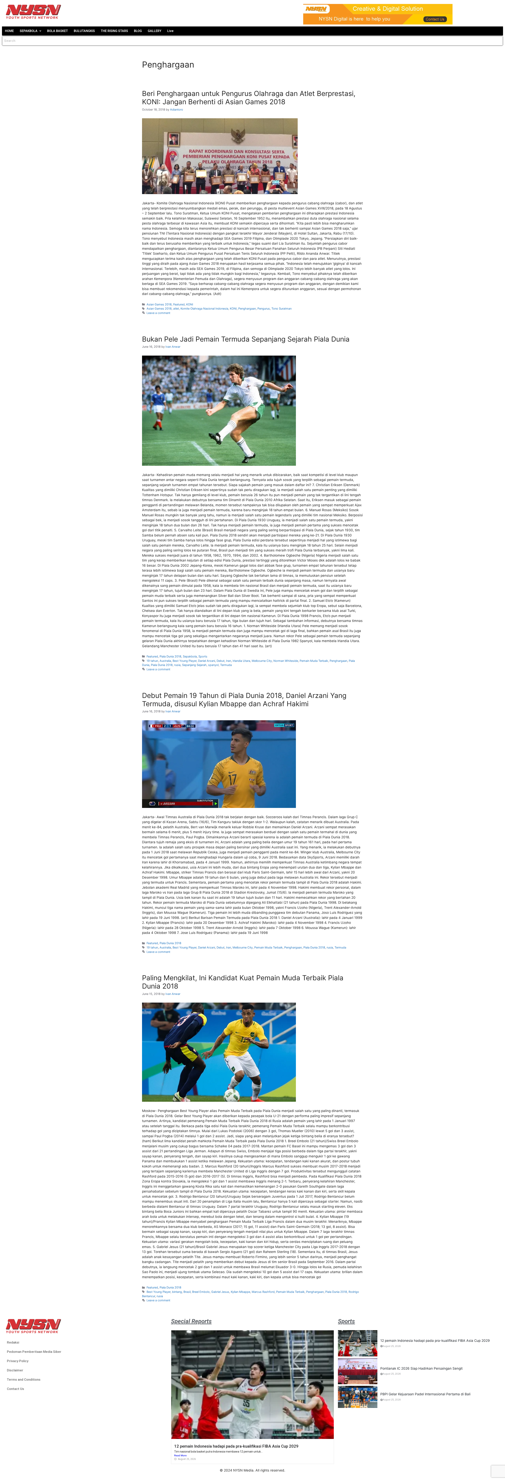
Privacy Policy (17, 1361)
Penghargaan (247, 308)
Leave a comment (158, 313)
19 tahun (152, 660)
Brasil (187, 1291)
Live (170, 31)
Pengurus (263, 308)
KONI (189, 304)
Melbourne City (262, 660)
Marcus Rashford (263, 1291)
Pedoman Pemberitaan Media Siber (34, 1352)
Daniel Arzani (206, 660)
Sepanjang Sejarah (194, 665)
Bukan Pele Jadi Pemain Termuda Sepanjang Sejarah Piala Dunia (246, 339)
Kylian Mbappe (240, 1291)
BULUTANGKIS (84, 31)
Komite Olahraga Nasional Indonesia (204, 308)
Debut (220, 660)
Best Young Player (184, 660)
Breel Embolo (201, 1291)
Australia (165, 660)
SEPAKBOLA (28, 31)
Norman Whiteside (285, 660)
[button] (30, 31)
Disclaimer (15, 1370)
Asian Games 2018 (159, 304)
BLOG (138, 31)
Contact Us (15, 1389)
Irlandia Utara (241, 660)
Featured (179, 304)
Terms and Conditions (23, 1379)
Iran (228, 660)
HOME (9, 31)
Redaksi (13, 1342)
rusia (177, 665)
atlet (176, 308)
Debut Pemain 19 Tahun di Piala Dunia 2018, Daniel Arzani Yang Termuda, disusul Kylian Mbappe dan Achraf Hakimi (244, 699)
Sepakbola (190, 656)
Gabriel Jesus (220, 1291)
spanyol (213, 665)
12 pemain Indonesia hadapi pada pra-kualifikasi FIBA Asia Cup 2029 (236, 1446)
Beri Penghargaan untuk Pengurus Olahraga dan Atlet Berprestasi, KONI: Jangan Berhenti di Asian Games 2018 (248, 97)
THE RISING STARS (114, 31)
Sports (202, 656)
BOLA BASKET (57, 31)
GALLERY (154, 31)
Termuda (226, 665)
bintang (177, 1291)
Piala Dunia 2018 (170, 656)
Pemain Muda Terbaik (314, 660)
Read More (180, 1455)
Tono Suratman (281, 308)
